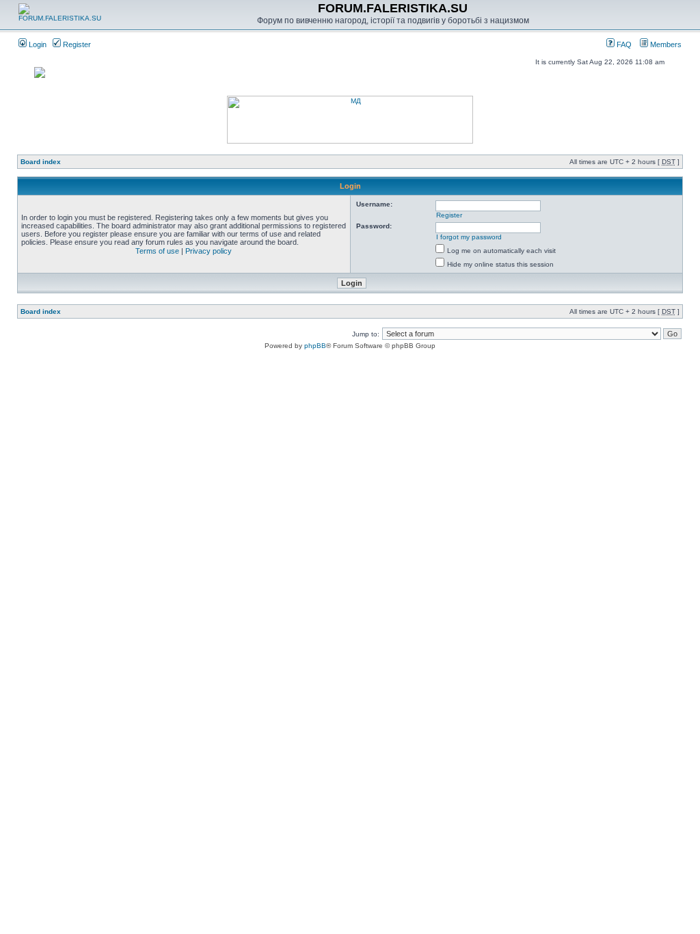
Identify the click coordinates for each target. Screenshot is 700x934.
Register (76, 44)
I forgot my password (469, 237)
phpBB (315, 345)
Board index (41, 161)
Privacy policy (208, 251)
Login (36, 44)
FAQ (623, 44)
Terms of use (157, 251)
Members (665, 44)
